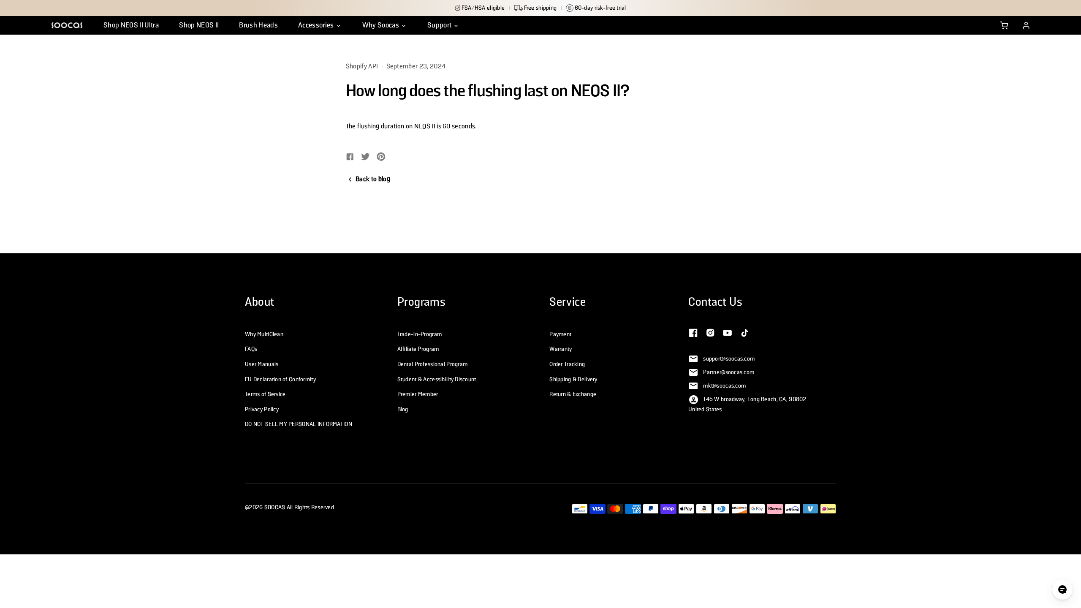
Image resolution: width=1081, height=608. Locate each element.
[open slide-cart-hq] (1004, 25)
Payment (560, 334)
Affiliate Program (418, 349)
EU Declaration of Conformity (280, 379)
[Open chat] (1062, 589)
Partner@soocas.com (728, 372)
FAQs (251, 349)
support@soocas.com (729, 359)
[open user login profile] (1026, 25)
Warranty (560, 349)
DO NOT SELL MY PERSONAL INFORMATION (298, 424)
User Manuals (261, 364)
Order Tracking (567, 364)
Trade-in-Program (419, 334)
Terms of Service (265, 394)
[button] (320, 25)
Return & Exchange (572, 394)
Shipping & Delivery (573, 379)
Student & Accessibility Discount (436, 379)
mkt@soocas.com (724, 386)
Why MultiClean (264, 334)
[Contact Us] (693, 332)
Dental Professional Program (432, 364)
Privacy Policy (262, 409)
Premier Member (417, 394)
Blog (402, 409)
